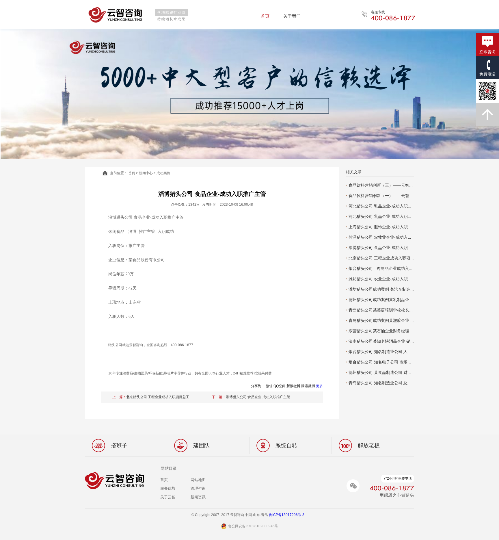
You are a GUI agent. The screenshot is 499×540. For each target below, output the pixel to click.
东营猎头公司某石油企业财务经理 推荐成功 (388, 331)
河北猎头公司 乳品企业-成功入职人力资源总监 (390, 206)
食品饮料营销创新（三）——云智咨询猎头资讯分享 (395, 185)
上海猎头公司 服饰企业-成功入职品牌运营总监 (390, 226)
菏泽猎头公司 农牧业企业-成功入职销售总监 (388, 237)
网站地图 (198, 480)
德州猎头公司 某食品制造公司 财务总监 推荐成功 (393, 372)
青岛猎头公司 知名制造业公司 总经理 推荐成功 (391, 383)
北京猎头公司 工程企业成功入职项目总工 (157, 397)
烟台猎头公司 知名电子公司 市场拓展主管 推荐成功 (395, 362)
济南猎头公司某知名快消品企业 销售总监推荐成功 (394, 341)
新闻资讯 (198, 497)
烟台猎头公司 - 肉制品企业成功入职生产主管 (389, 268)
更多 (319, 386)
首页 (265, 16)
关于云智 (167, 497)
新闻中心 (146, 173)
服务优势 (167, 488)
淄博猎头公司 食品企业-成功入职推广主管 (258, 397)
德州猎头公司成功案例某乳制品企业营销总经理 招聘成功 (400, 299)
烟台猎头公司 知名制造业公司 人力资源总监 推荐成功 (397, 351)
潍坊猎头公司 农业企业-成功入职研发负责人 (388, 279)
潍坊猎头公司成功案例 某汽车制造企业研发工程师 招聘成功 (402, 289)
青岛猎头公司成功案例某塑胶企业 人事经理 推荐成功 (396, 320)
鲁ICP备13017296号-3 (288, 515)
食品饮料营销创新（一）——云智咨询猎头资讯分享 (395, 195)
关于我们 (292, 16)
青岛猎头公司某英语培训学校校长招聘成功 (387, 310)
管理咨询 (198, 488)
